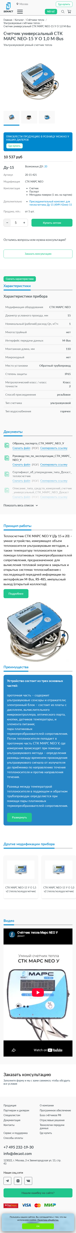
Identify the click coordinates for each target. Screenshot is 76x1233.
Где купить (46, 1132)
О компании (47, 1105)
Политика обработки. (48, 1220)
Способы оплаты (13, 1137)
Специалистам (12, 1115)
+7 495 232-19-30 (19, 1147)
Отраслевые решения (52, 1120)
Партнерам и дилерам (16, 1110)
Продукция (10, 1105)
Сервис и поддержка (16, 1132)
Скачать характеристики (20, 278)
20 (45, 166)
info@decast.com (18, 1153)
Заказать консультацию (38, 253)
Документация (12, 1120)
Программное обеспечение (55, 1110)
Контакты (9, 1124)
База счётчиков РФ (50, 1115)
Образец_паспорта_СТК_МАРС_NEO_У (38, 443)
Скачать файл (21, 447)
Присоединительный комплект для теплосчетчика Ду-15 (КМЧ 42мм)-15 (50, 203)
